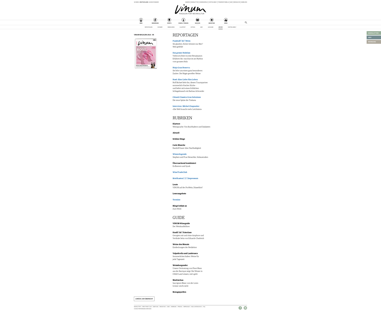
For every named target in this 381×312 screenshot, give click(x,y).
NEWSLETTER (373, 33)
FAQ (204, 306)
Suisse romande (154, 2)
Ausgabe (210, 27)
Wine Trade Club (147, 306)
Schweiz (136, 2)
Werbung (173, 306)
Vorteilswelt (213, 2)
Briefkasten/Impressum (185, 178)
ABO (369, 37)
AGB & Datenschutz (196, 306)
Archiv (220, 27)
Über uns (155, 306)
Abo (231, 2)
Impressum (186, 306)
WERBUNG (372, 42)
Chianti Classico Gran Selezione (187, 97)
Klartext (183, 27)
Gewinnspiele (203, 2)
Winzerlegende (180, 154)
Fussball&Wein (181, 41)
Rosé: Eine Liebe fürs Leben (185, 80)
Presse (180, 306)
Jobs (168, 306)
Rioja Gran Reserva (181, 68)
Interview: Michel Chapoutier (186, 106)
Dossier (160, 27)
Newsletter (194, 2)
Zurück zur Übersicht (144, 299)
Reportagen (148, 27)
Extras (193, 27)
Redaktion (162, 306)
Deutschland (144, 2)
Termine (176, 200)
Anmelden (244, 2)
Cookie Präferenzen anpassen (142, 308)
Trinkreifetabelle (223, 2)
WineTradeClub (180, 172)
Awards (187, 2)
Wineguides (171, 27)
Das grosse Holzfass (181, 53)
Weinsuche (236, 2)
